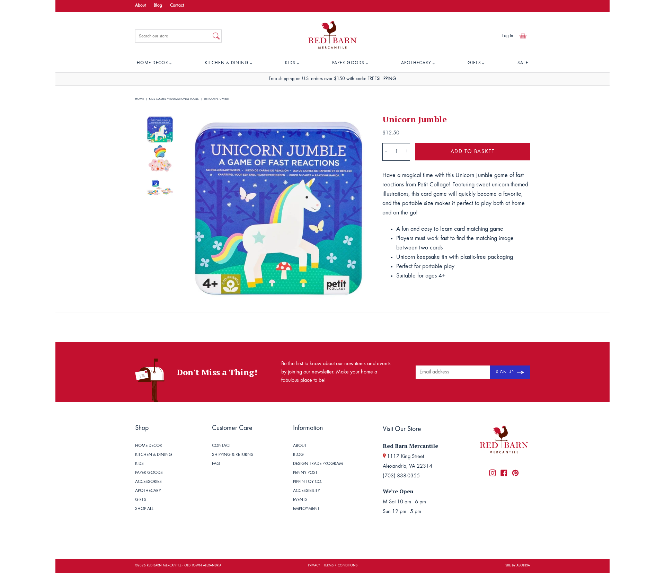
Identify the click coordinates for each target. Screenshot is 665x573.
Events (300, 500)
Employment (306, 509)
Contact (177, 5)
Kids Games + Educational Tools (174, 98)
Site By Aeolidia (517, 565)
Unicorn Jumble (216, 98)
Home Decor (152, 63)
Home (139, 98)
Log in (507, 36)
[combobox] (173, 36)
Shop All (144, 509)
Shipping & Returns (232, 455)
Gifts (474, 63)
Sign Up (505, 372)
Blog (158, 5)
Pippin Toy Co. (307, 482)
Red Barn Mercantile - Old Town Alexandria (184, 565)
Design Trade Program (318, 464)
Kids (290, 63)
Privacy (314, 565)
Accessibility (306, 491)
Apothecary (416, 63)
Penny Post (305, 473)
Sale (522, 63)
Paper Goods (348, 63)
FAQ (216, 464)
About (140, 5)
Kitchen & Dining (227, 63)
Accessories (148, 482)
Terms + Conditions (340, 565)
